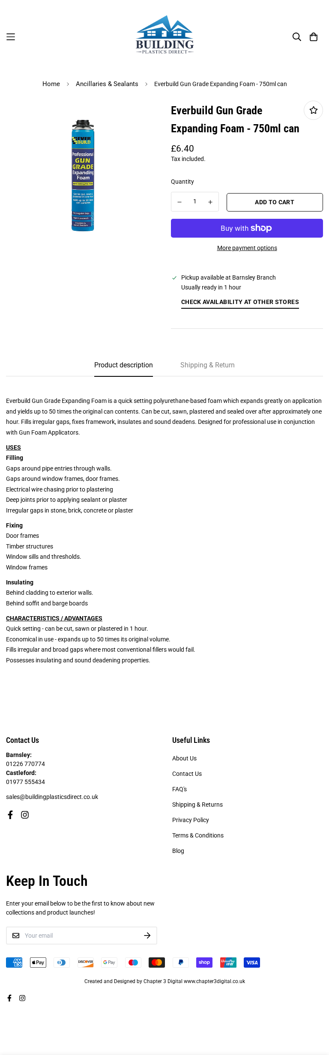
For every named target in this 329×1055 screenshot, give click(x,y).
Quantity (182, 181)
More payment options (247, 247)
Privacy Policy (190, 820)
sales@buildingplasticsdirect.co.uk (52, 796)
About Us (184, 758)
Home (51, 84)
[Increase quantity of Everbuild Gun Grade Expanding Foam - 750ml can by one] (211, 202)
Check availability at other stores (240, 301)
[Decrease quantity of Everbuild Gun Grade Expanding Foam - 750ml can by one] (179, 202)
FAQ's (179, 789)
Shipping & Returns (197, 804)
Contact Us (187, 773)
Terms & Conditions (198, 835)
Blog (178, 850)
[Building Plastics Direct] (165, 37)
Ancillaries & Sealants (107, 84)
